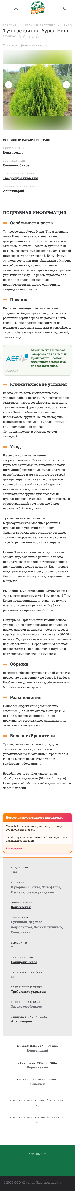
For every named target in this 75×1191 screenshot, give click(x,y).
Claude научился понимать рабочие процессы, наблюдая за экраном (37, 838)
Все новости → (15, 848)
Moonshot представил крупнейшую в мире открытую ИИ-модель (34, 827)
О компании (37, 1154)
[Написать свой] (34, 45)
